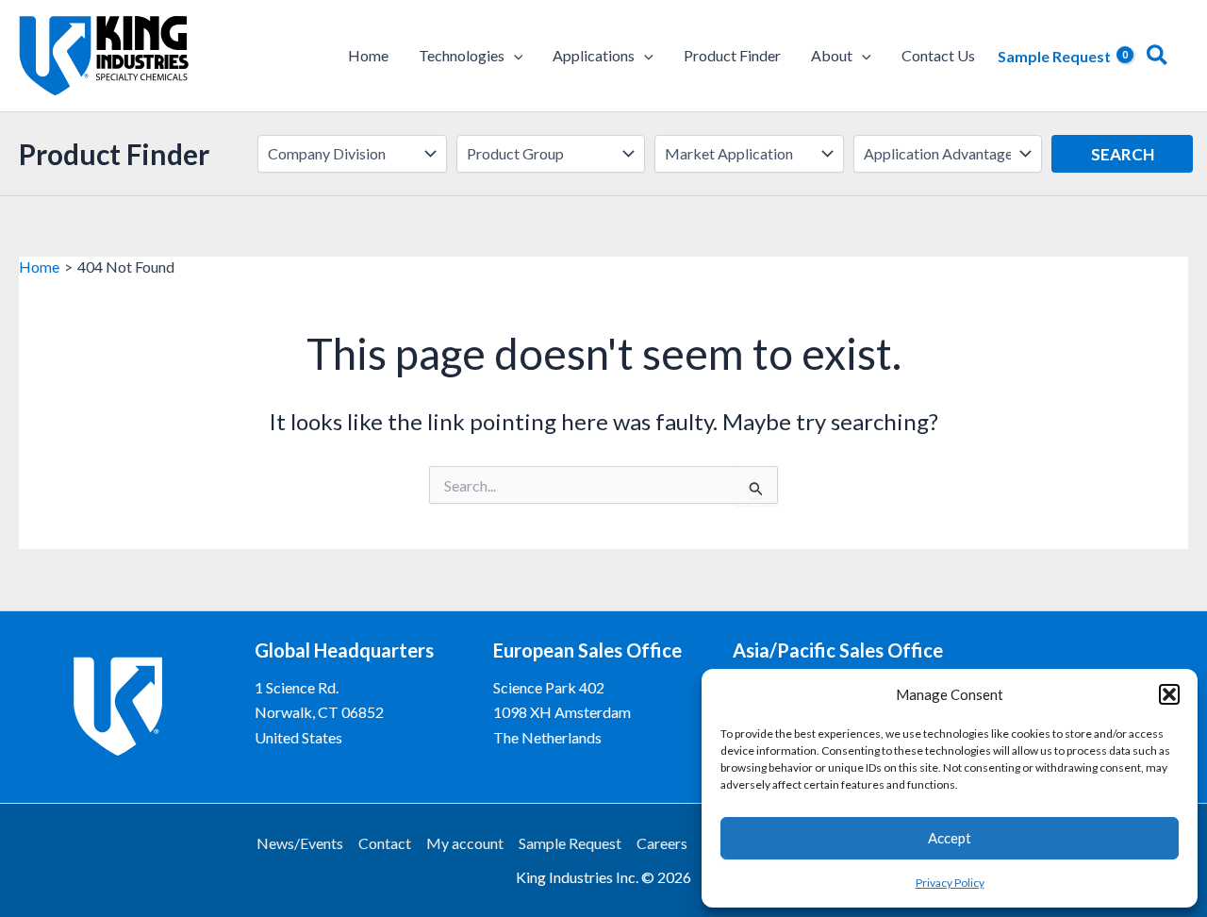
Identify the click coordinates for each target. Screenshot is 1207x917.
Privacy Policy (950, 882)
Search (1122, 154)
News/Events (299, 843)
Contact (384, 843)
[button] (1169, 694)
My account (465, 843)
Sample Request (570, 843)
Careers (662, 843)
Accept (949, 837)
